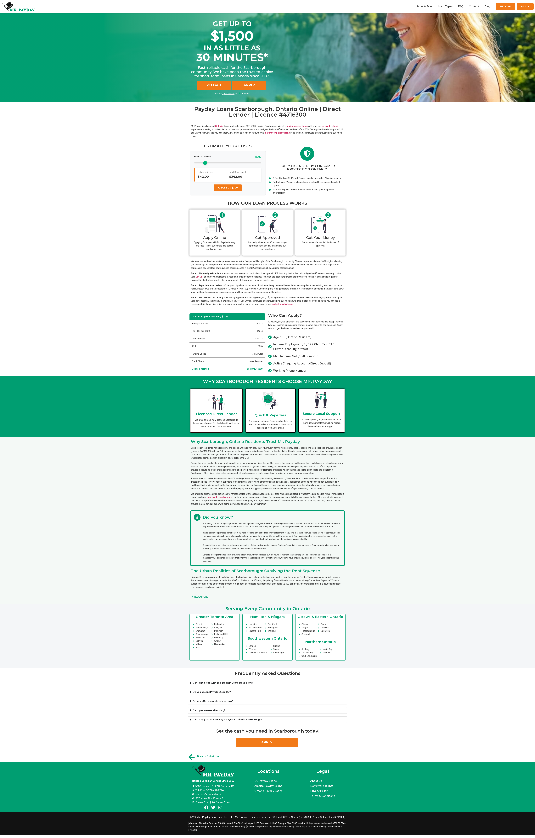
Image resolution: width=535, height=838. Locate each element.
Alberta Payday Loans (268, 785)
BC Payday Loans (265, 780)
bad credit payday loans (220, 497)
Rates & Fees (424, 6)
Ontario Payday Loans (268, 790)
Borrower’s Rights (321, 785)
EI (202, 276)
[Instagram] (220, 807)
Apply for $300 (228, 187)
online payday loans (297, 126)
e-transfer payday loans (277, 132)
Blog (487, 6)
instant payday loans (282, 304)
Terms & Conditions (322, 795)
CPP (198, 276)
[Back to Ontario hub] (191, 757)
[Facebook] (206, 807)
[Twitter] (213, 807)
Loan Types (445, 6)
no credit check (330, 126)
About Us (316, 780)
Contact (474, 6)
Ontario (219, 126)
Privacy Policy (319, 790)
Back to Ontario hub (208, 756)
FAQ (460, 6)
